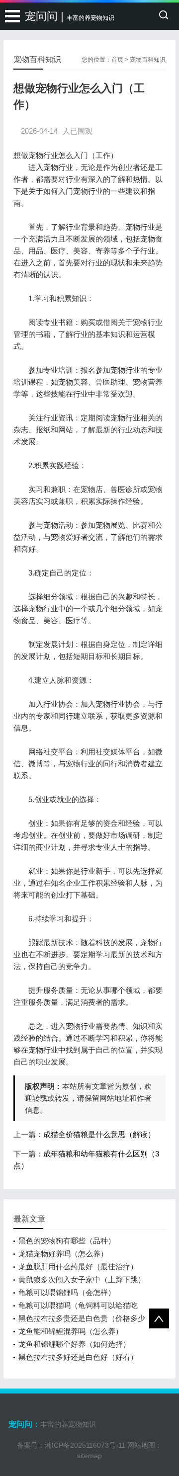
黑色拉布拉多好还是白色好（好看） (78, 1357)
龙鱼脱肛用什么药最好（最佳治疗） (78, 1266)
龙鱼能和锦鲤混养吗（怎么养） (70, 1331)
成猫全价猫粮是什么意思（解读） (99, 1134)
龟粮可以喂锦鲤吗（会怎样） (66, 1292)
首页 (117, 59)
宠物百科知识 (148, 59)
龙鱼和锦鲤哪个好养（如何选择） (74, 1344)
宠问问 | (69, 16)
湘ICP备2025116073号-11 (85, 1445)
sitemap (89, 1456)
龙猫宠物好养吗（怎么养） (63, 1253)
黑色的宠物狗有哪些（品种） (66, 1240)
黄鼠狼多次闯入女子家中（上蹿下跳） (81, 1279)
